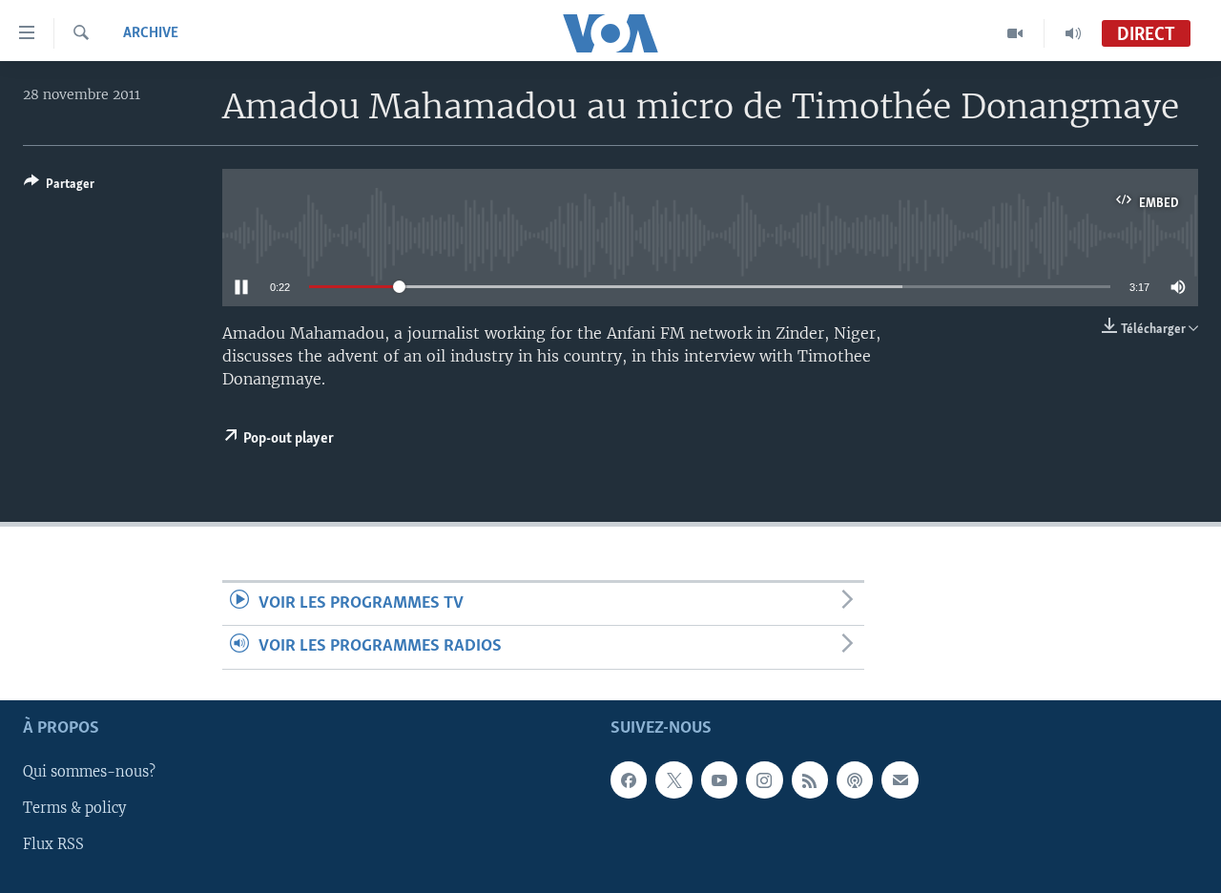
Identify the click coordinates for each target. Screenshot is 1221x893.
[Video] (1015, 33)
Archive (150, 33)
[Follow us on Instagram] (764, 779)
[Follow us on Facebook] (628, 779)
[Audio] (1073, 33)
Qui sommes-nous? (89, 771)
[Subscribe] (899, 779)
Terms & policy (74, 808)
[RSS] (810, 779)
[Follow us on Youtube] (719, 779)
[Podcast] (855, 779)
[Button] (59, 187)
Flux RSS (53, 844)
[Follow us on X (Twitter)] (673, 779)
